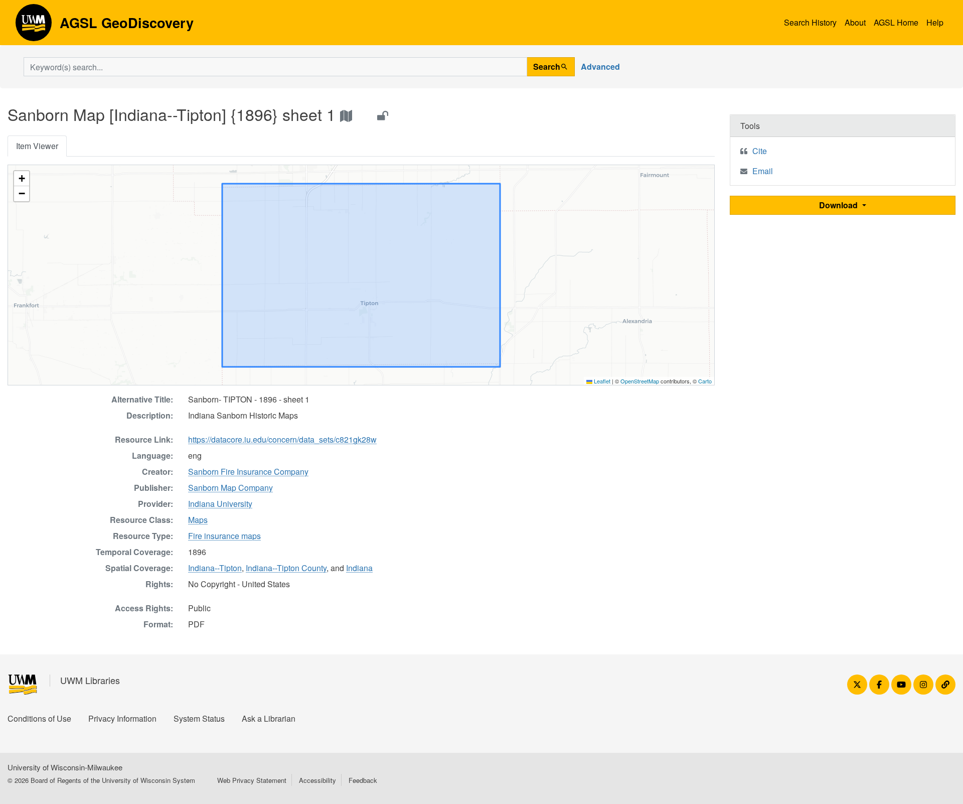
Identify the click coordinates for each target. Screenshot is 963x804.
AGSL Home (896, 22)
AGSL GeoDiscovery (34, 26)
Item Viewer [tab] (37, 146)
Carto (705, 381)
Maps (198, 519)
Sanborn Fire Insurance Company (248, 471)
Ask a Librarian (268, 718)
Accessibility (317, 780)
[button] (21, 178)
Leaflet (601, 381)
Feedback (363, 780)
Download (839, 205)
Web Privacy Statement (251, 780)
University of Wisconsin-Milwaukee (65, 767)
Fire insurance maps (224, 536)
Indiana (359, 568)
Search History (810, 22)
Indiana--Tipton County (286, 568)
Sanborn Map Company (230, 487)
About (855, 22)
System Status (199, 718)
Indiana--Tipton (215, 568)
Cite (759, 151)
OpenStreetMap (639, 381)
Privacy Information (122, 718)
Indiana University (220, 503)
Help (934, 22)
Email (762, 171)
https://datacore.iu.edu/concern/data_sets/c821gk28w (282, 439)
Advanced (600, 66)
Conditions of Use (39, 718)
